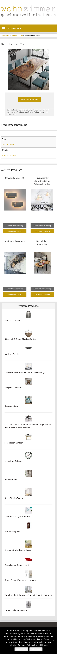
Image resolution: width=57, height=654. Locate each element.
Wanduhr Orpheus (13, 531)
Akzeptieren (21, 649)
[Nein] (53, 640)
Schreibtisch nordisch (14, 443)
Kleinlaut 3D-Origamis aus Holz (18, 516)
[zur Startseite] (28, 11)
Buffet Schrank (11, 479)
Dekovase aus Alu (12, 320)
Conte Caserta (17, 35)
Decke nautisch (11, 406)
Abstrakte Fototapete (15, 241)
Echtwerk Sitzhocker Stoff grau (18, 550)
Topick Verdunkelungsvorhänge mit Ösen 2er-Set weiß (28, 595)
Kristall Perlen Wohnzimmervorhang (20, 580)
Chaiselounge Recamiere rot (17, 565)
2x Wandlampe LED (14, 178)
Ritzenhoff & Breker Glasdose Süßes (20, 339)
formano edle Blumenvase (16, 610)
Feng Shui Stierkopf (13, 387)
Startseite (5, 35)
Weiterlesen (36, 649)
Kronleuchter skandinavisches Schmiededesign (42, 181)
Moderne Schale (12, 354)
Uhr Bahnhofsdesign (13, 461)
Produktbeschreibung (14, 225)
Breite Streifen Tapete (14, 498)
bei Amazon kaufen (29, 99)
